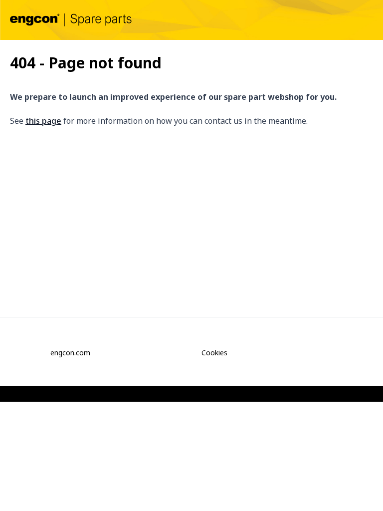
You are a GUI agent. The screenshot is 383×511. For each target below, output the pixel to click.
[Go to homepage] (71, 19)
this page (43, 120)
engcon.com (70, 352)
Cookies (214, 352)
